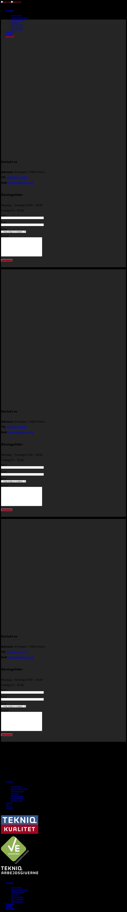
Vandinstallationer (19, 18)
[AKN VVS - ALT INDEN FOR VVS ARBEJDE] (11, 2)
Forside (10, 11)
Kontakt (9, 808)
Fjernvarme (16, 15)
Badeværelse (17, 798)
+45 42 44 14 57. (16, 177)
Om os (9, 805)
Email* (4, 222)
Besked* (5, 236)
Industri (14, 794)
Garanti (9, 803)
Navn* (4, 215)
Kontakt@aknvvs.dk (20, 182)
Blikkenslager (17, 796)
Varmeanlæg (17, 801)
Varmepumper (17, 791)
